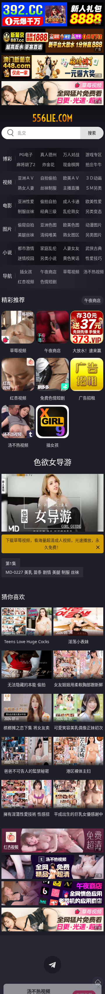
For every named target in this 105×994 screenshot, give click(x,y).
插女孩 (26, 271)
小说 (7, 252)
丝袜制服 (48, 188)
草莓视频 (71, 271)
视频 (7, 182)
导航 (7, 276)
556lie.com (52, 118)
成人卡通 (71, 201)
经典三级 (48, 211)
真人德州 (48, 154)
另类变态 (93, 211)
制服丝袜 (26, 211)
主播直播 (71, 188)
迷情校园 (26, 258)
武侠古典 (93, 248)
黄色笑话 (71, 258)
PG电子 (26, 154)
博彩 (7, 159)
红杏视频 (26, 281)
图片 (7, 229)
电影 (7, 205)
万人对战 (71, 154)
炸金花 (48, 164)
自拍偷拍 (48, 178)
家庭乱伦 (48, 248)
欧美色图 (71, 225)
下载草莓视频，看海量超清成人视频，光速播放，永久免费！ (52, 543)
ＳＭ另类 (93, 188)
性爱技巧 (93, 258)
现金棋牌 (71, 164)
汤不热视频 (93, 271)
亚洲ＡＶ (26, 178)
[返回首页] (98, 982)
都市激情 (26, 248)
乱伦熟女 (71, 211)
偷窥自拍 (26, 225)
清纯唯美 (48, 235)
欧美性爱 (93, 201)
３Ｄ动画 (93, 178)
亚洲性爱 (26, 201)
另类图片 (93, 235)
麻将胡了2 (26, 164)
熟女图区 (71, 235)
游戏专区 (93, 154)
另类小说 (48, 258)
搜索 (92, 133)
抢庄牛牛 (93, 164)
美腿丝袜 (26, 235)
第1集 (11, 563)
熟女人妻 (26, 188)
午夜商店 (48, 271)
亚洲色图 (48, 225)
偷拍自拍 (48, 201)
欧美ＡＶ (71, 178)
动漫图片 (93, 225)
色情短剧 (48, 281)
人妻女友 (71, 248)
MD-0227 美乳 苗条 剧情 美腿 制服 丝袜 (42, 572)
